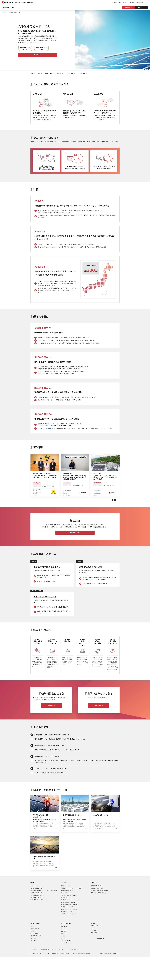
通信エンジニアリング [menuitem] (65, 885)
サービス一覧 (33, 940)
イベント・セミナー (140, 2)
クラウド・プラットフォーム (67, 942)
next (115, 500)
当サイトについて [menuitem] (34, 950)
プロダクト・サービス (116, 2)
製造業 (31, 926)
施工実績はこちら (74, 532)
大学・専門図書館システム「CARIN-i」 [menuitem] (69, 902)
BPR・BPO (63, 935)
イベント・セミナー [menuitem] (95, 925)
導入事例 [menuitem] (93, 923)
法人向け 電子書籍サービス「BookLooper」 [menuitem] (70, 904)
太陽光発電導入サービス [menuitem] (96, 885)
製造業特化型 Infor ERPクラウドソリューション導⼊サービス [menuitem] (43, 890)
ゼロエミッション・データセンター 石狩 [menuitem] (99, 890)
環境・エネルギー (34, 931)
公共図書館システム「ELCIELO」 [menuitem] (67, 897)
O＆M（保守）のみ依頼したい (47, 428)
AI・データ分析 (64, 931)
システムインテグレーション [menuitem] (36, 888)
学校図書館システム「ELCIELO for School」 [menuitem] (70, 899)
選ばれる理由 (48, 73)
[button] (75, 734)
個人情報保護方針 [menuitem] (45, 950)
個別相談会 (127, 7)
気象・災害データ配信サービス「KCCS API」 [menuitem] (100, 892)
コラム (147, 2)
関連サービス (81, 73)
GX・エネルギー (64, 938)
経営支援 (32, 882)
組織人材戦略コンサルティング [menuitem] (37, 897)
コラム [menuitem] (92, 928)
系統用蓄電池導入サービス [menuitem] (97, 888)
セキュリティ (64, 933)
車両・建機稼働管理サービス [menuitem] (67, 890)
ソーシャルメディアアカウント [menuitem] (73, 950)
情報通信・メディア (34, 928)
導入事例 (132, 2)
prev (112, 500)
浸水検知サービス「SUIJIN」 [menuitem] (66, 911)
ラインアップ (126, 2)
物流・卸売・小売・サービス (36, 935)
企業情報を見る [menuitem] (98, 938)
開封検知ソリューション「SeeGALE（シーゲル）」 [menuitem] (71, 888)
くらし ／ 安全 (64, 882)
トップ (3, 12)
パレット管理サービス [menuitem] (65, 892)
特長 (39, 73)
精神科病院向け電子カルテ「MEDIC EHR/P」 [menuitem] (70, 907)
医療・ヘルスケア (34, 938)
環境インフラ (94, 882)
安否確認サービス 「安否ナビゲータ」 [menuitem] (68, 914)
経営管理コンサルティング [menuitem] (36, 892)
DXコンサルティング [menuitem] (34, 885)
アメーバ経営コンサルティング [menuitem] (37, 895)
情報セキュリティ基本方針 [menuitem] (57, 950)
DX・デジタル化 (64, 928)
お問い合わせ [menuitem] (94, 932)
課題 (31, 73)
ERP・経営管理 (64, 926)
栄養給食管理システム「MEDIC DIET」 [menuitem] (69, 909)
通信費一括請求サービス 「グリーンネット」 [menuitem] (39, 899)
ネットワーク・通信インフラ (67, 940)
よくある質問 (69, 73)
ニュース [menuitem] (93, 930)
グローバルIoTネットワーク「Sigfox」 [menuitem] (69, 895)
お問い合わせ (141, 7)
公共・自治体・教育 (34, 933)
